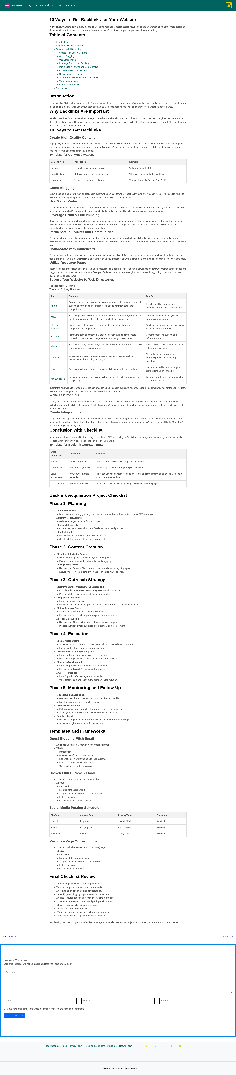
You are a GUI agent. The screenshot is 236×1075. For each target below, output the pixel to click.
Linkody (54, 369)
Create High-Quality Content (73, 52)
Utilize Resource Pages (70, 74)
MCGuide (17, 5)
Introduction (62, 42)
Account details (42, 5)
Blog (29, 5)
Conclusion (61, 88)
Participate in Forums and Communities (78, 67)
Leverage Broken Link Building (74, 63)
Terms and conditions (94, 1046)
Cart (59, 5)
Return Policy (125, 1046)
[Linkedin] (155, 1046)
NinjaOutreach (58, 379)
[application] (51, 5)
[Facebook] (171, 1046)
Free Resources (53, 1046)
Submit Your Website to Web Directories (78, 77)
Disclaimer (112, 1046)
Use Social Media (67, 59)
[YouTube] (180, 1046)
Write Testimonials (68, 81)
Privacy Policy (75, 1046)
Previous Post (8, 936)
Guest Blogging (66, 56)
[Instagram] (163, 1046)
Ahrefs (54, 305)
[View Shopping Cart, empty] (229, 5)
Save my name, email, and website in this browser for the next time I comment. (45, 1009)
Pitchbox (55, 357)
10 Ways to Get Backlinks (68, 49)
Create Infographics (69, 84)
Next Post (229, 936)
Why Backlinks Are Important (70, 45)
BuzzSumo (56, 336)
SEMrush (55, 317)
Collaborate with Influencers (73, 70)
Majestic (55, 346)
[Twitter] (146, 1046)
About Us (70, 5)
